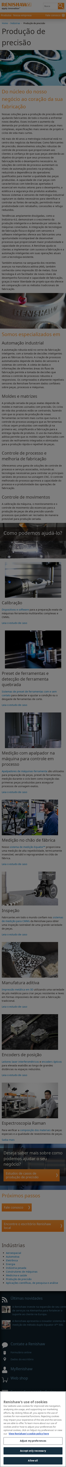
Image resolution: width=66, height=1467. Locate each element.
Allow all (33, 1460)
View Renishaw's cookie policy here (29, 1433)
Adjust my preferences (33, 1440)
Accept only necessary (33, 1450)
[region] (33, 1429)
